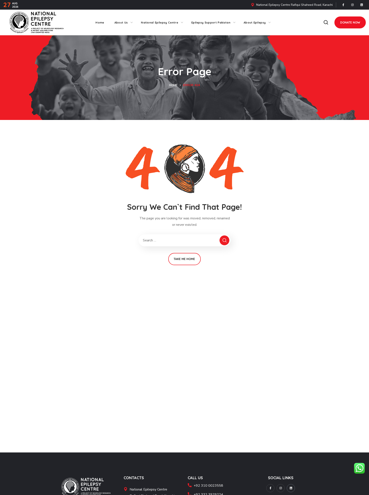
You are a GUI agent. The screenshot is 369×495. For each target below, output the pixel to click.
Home (173, 85)
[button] (326, 22)
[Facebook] (343, 5)
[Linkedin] (362, 5)
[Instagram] (352, 5)
